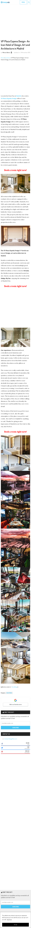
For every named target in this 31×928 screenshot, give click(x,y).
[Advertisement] (15, 22)
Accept (15, 924)
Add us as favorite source (15, 704)
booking (14, 687)
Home (2, 58)
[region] (15, 920)
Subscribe (15, 727)
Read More (9, 919)
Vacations (7, 58)
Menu (23, 2)
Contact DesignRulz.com (10, 739)
